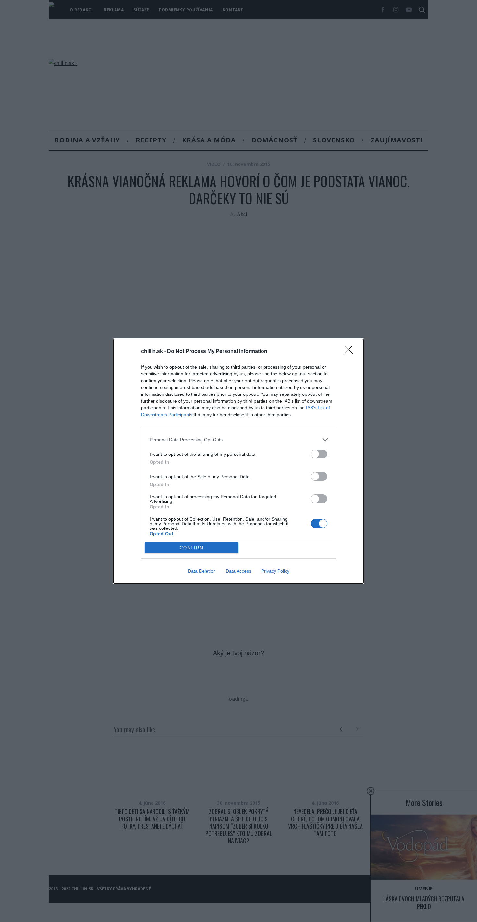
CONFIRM (192, 547)
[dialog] (238, 461)
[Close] (351, 352)
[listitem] (238, 439)
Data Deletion (202, 571)
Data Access (238, 571)
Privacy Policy (275, 571)
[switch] (319, 454)
